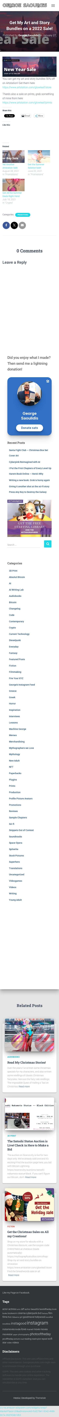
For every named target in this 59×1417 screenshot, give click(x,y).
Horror (12, 703)
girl (21, 1317)
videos (15, 1342)
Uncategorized (16, 874)
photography (24, 1334)
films (4, 1317)
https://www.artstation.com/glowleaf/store (26, 87)
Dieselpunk (15, 640)
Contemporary (16, 621)
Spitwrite (13, 849)
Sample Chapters (18, 817)
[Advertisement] (29, 944)
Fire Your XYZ (16, 678)
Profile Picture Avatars (20, 798)
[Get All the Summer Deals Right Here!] (13, 185)
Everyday (14, 646)
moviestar (7, 1334)
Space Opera (15, 843)
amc (19, 1309)
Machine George (17, 729)
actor (5, 1309)
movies (44, 1329)
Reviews (13, 811)
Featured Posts (17, 659)
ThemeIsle (40, 1398)
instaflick (49, 1317)
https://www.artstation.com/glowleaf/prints (27, 102)
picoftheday (7, 1339)
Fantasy (13, 653)
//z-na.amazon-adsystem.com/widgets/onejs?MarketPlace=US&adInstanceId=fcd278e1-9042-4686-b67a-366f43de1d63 (27, 1411)
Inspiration (14, 710)
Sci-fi (11, 824)
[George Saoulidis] (25, 5)
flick (9, 1317)
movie (37, 1329)
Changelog (14, 608)
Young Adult (15, 900)
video (9, 1343)
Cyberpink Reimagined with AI (24, 462)
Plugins (13, 779)
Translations (15, 868)
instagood (18, 1323)
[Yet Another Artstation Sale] (13, 156)
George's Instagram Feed (22, 684)
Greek (12, 697)
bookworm (12, 1313)
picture (17, 1339)
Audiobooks (15, 596)
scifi (50, 1338)
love (23, 1329)
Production (14, 792)
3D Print (13, 570)
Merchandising (17, 741)
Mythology (14, 754)
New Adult (14, 760)
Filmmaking (15, 672)
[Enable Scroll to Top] (52, 1410)
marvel (30, 1329)
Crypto (12, 627)
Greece (13, 691)
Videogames (15, 881)
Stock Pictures (16, 855)
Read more (24, 1086)
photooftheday (40, 1334)
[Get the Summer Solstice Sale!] (39, 156)
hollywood (40, 1317)
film (50, 1313)
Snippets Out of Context (21, 830)
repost (44, 1339)
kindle (18, 1329)
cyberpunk (31, 1313)
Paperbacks (15, 773)
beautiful (35, 1309)
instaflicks (6, 1324)
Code (11, 615)
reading (27, 1339)
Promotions (23, 215)
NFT (11, 767)
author (27, 1309)
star (4, 1342)
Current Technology (19, 634)
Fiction (12, 665)
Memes (13, 735)
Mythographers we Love (21, 748)
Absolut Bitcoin (17, 577)
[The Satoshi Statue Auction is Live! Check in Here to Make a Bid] (29, 1113)
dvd (39, 1313)
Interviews (14, 716)
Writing (13, 893)
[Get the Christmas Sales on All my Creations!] (29, 1204)
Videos (12, 887)
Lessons (13, 722)
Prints (12, 786)
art (22, 1309)
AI (10, 583)
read (22, 1339)
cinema (22, 1313)
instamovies (8, 1329)
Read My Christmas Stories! (26, 1062)
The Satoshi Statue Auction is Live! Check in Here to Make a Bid (28, 1145)
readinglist (36, 1339)
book (54, 1309)
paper (15, 1334)
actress (12, 1309)
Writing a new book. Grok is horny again (29, 480)
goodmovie (28, 1317)
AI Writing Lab (16, 589)
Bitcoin (12, 602)
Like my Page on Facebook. (16, 1292)
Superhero (14, 862)
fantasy (45, 1313)
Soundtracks (15, 836)
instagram (37, 1323)
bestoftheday (45, 1309)
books (4, 1313)
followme (15, 1317)
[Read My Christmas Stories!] (29, 1035)
